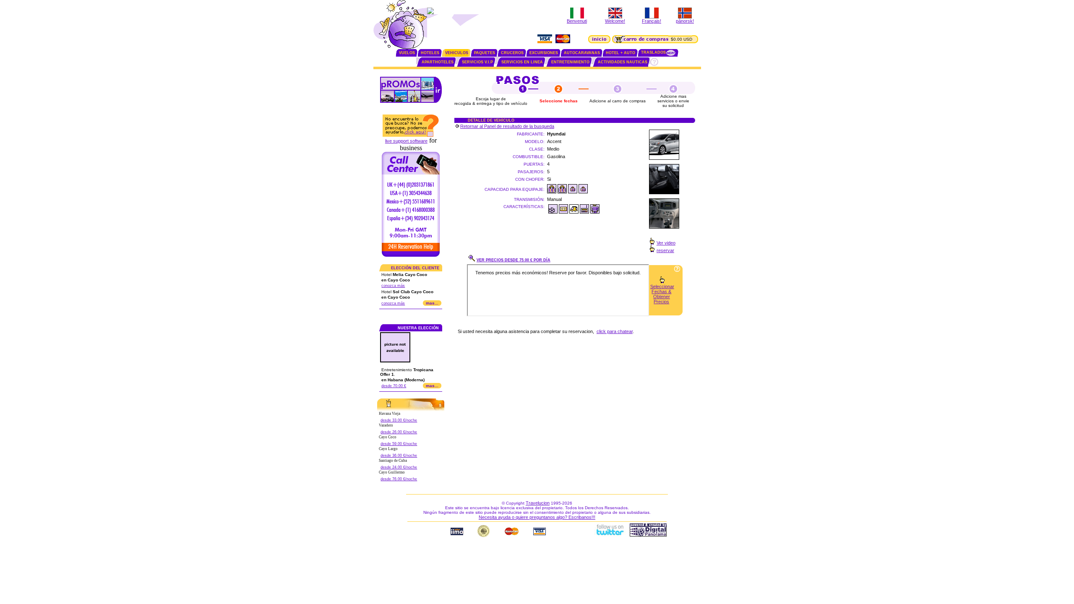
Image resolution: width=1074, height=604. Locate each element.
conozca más (393, 286)
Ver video (666, 242)
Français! (651, 20)
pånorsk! (685, 20)
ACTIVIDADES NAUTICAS (622, 62)
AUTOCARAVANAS (582, 53)
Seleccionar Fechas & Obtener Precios (662, 294)
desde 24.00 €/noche (399, 467)
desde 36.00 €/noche (399, 455)
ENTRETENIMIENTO (570, 62)
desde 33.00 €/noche (399, 420)
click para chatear (615, 331)
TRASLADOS (653, 52)
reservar (665, 250)
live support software (406, 140)
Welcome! (615, 20)
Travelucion (538, 502)
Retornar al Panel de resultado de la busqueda (507, 126)
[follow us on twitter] (609, 534)
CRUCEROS (512, 53)
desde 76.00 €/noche (399, 479)
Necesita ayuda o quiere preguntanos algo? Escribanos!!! (537, 517)
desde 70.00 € (393, 386)
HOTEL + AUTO (620, 53)
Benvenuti (577, 20)
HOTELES (430, 53)
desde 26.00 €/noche (399, 432)
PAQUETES (484, 53)
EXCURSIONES (543, 53)
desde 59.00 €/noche (399, 444)
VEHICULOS (456, 53)
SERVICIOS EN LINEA (522, 62)
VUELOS (407, 53)
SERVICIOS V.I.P (477, 62)
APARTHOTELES (438, 62)
